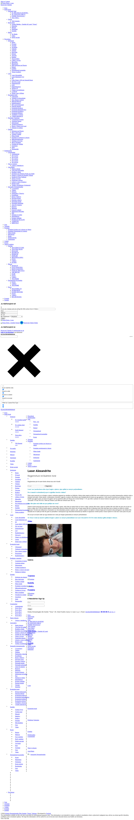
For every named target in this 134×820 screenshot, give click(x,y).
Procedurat (7, 39)
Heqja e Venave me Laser (19, 126)
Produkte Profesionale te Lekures (17, 231)
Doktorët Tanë (12, 11)
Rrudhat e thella (16, 172)
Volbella (14, 49)
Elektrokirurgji (16, 83)
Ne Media (14, 34)
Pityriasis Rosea (16, 198)
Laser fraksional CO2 (18, 77)
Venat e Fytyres (16, 178)
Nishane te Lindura (17, 128)
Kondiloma (15, 195)
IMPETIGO (15, 223)
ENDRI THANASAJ (19, 430)
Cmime (6, 241)
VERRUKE (15, 221)
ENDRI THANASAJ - (18, 16)
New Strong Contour (18, 100)
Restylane (14, 52)
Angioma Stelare (16, 121)
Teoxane (14, 55)
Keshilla (14, 31)
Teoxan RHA (16, 59)
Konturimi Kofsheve (18, 111)
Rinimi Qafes (15, 183)
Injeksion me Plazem (18, 131)
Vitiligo (14, 190)
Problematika (8, 151)
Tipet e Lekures (12, 164)
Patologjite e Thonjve (18, 193)
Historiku (14, 26)
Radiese (14, 57)
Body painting (17, 269)
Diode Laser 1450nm (18, 93)
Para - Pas (36, 421)
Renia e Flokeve (16, 196)
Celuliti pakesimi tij (17, 116)
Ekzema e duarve (17, 200)
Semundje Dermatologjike (15, 187)
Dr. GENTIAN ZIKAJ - (19, 14)
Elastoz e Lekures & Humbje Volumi (22, 175)
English (6, 300)
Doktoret (12, 417)
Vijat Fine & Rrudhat (18, 170)
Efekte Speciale (18, 270)
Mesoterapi (15, 63)
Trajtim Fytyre (18, 247)
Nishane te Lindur (17, 215)
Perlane (14, 54)
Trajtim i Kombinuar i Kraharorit (21, 185)
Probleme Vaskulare (14, 118)
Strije (13, 147)
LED (13, 85)
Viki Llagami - (16, 21)
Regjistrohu (17, 297)
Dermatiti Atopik (16, 201)
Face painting (17, 267)
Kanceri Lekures (16, 210)
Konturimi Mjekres (17, 113)
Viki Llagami (18, 444)
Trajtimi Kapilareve (17, 124)
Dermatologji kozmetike (19, 70)
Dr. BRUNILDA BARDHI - (20, 13)
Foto (5, 224)
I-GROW (14, 91)
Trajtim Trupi (17, 249)
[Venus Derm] (7, 320)
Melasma (14, 208)
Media (10, 32)
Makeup (15, 265)
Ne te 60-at (15, 162)
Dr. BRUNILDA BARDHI (20, 420)
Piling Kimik (15, 136)
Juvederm (14, 47)
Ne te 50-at (15, 160)
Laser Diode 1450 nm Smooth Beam (22, 80)
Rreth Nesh (7, 9)
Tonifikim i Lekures (17, 114)
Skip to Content (5, 1)
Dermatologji (37, 431)
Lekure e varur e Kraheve (19, 182)
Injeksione (11, 41)
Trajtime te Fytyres (17, 141)
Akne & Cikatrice (17, 205)
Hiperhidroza (15, 216)
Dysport (14, 44)
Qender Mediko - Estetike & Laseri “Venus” (24, 24)
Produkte (7, 228)
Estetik (10, 19)
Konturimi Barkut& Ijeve (19, 109)
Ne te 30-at (15, 157)
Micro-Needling (16, 142)
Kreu (5, 8)
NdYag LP (15, 88)
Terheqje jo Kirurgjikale (18, 98)
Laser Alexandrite (17, 75)
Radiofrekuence (16, 86)
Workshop (16, 290)
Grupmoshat (11, 152)
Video (13, 36)
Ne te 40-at (15, 159)
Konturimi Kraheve (17, 108)
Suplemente (11, 239)
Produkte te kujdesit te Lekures (20, 137)
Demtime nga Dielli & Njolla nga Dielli (23, 174)
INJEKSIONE (12, 238)
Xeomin (14, 45)
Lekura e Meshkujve (18, 165)
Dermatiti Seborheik (17, 203)
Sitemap (34, 813)
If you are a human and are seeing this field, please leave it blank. (19, 309)
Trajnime (6, 226)
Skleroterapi (15, 123)
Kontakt (6, 298)
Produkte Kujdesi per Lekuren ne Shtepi (19, 229)
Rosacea (14, 206)
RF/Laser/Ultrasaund (18, 105)
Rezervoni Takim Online (31, 323)
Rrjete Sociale (16, 37)
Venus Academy (16, 72)
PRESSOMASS (16, 101)
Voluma (14, 50)
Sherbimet (15, 29)
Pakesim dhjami (16, 106)
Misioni (14, 27)
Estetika (12, 440)
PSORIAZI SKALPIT (18, 219)
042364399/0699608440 (8, 409)
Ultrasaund (15, 96)
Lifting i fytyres (16, 60)
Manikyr (15, 252)
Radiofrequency (16, 103)
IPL (13, 78)
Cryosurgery (15, 188)
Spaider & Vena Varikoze (19, 177)
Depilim (15, 256)
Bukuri (14, 67)
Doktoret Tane (30, 619)
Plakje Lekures (16, 169)
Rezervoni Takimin (6, 5)
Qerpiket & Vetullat (17, 144)
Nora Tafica (18, 435)
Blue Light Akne (16, 132)
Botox (13, 42)
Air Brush (16, 272)
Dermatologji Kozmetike (15, 280)
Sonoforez (15, 146)
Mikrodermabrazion (17, 139)
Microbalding (17, 257)
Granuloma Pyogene (18, 119)
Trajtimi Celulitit (16, 134)
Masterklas (17, 288)
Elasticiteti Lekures (17, 180)
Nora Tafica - (15, 18)
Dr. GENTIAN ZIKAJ (20, 425)
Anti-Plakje (11, 167)
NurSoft (48, 813)
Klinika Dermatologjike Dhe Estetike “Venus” (18, 813)
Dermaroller (15, 149)
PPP (13, 213)
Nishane (14, 192)
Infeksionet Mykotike (18, 211)
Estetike (14, 68)
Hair (13, 274)
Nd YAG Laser (16, 82)
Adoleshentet (15, 154)
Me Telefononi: (6, 316)
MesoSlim (15, 62)
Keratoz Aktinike (17, 218)
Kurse (9, 236)
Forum (6, 242)
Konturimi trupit (12, 95)
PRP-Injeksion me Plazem (19, 65)
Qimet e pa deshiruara (18, 90)
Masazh (15, 251)
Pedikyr (15, 254)
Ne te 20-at (15, 155)
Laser (9, 73)
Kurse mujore (17, 292)
